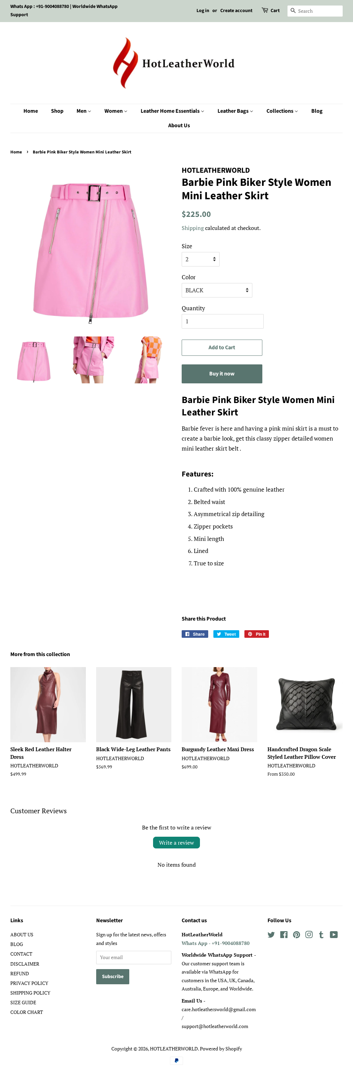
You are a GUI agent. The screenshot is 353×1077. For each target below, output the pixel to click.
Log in (202, 10)
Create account (236, 10)
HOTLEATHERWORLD (174, 1048)
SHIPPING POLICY (30, 992)
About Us (179, 125)
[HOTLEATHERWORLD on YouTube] (334, 936)
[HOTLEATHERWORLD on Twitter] (271, 936)
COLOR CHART (26, 1012)
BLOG (16, 944)
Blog (317, 111)
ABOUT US (21, 934)
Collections (280, 111)
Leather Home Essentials (171, 111)
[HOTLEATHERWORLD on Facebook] (284, 936)
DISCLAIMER (24, 963)
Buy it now (221, 374)
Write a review (176, 842)
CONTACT (21, 953)
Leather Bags (234, 111)
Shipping (193, 228)
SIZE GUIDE (23, 1002)
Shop (57, 111)
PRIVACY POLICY (29, 983)
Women (114, 111)
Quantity (193, 308)
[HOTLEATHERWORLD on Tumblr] (321, 936)
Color (189, 277)
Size (187, 246)
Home (30, 111)
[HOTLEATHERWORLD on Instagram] (309, 936)
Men (82, 111)
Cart (275, 10)
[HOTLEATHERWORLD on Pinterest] (296, 936)
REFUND (19, 973)
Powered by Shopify (221, 1048)
